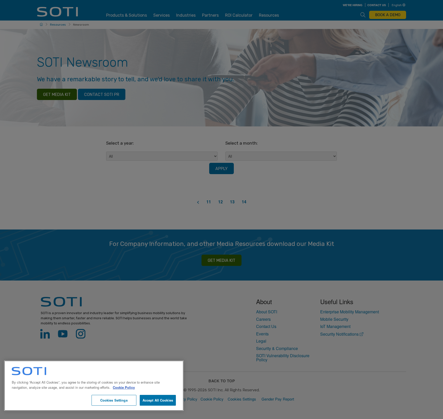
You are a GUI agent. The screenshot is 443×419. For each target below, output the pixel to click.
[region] (94, 386)
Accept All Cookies (158, 400)
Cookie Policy (124, 387)
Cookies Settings (114, 400)
